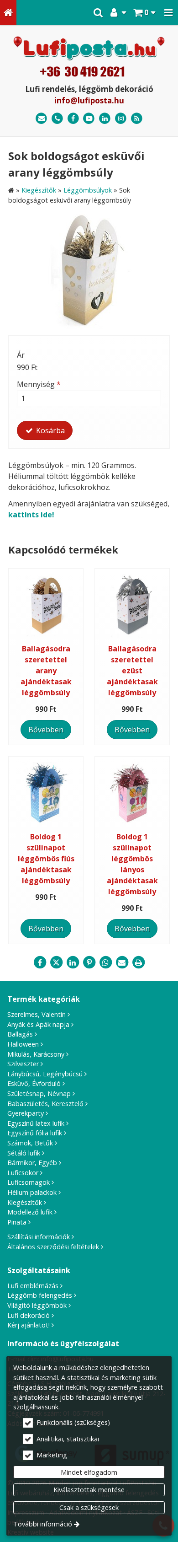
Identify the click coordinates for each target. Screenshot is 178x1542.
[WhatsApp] (105, 962)
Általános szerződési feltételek (53, 1246)
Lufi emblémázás (32, 1285)
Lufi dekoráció (28, 1315)
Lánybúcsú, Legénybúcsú (45, 1073)
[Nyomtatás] (138, 962)
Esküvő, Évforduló (34, 1083)
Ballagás (20, 1034)
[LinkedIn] (104, 118)
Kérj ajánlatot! (28, 1325)
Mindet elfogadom (89, 1472)
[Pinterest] (89, 962)
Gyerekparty (25, 1113)
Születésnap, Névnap (39, 1093)
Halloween (23, 1044)
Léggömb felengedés (39, 1295)
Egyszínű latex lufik (35, 1123)
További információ (42, 1524)
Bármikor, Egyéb (32, 1162)
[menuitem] (8, 12)
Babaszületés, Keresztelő (45, 1103)
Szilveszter (23, 1063)
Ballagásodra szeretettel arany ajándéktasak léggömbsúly (46, 671)
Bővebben (45, 730)
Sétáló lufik (23, 1153)
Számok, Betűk (30, 1143)
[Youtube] (89, 118)
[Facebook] (73, 118)
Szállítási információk (38, 1236)
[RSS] (136, 118)
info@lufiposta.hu (89, 100)
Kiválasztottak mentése (89, 1489)
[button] (168, 12)
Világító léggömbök (37, 1305)
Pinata (16, 1222)
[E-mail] (41, 118)
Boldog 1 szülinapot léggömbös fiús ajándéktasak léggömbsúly (46, 859)
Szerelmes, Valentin (36, 1014)
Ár (21, 355)
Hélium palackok (32, 1192)
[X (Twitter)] (56, 962)
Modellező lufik (29, 1212)
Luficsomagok (28, 1182)
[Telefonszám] (57, 118)
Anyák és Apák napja (38, 1024)
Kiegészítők (24, 1202)
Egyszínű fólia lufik (34, 1132)
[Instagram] (120, 118)
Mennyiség (39, 384)
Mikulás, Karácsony (35, 1054)
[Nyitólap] (8, 12)
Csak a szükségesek (89, 1507)
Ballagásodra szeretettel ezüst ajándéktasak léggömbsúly (132, 671)
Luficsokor (22, 1172)
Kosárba (49, 430)
